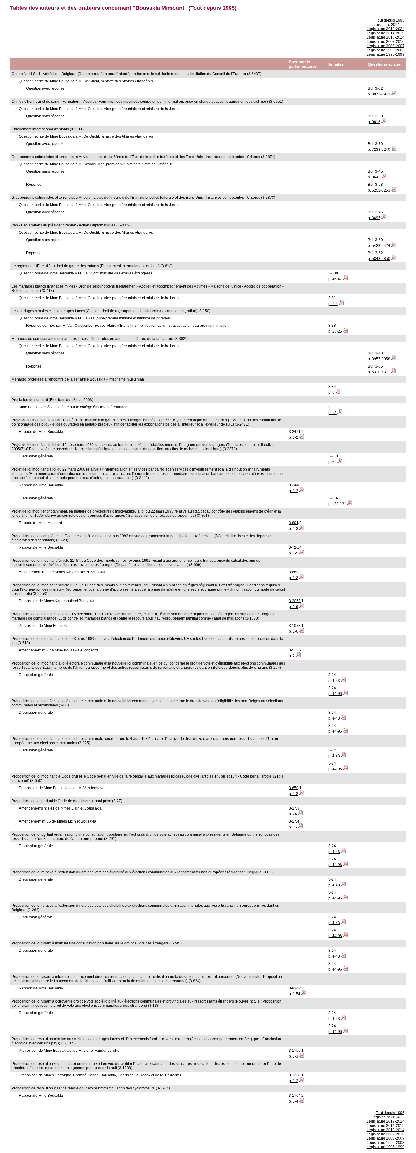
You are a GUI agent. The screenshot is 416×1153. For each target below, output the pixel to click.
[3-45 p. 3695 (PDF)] (383, 218)
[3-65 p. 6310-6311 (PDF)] (393, 372)
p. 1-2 (293, 437)
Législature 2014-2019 (385, 33)
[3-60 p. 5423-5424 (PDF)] (393, 245)
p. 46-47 (335, 279)
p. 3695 (374, 218)
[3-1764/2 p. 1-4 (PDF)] (301, 1101)
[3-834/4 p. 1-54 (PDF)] (303, 994)
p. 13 (332, 413)
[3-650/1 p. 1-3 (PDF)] (301, 794)
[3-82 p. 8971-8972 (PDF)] (393, 94)
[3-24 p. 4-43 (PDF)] (343, 680)
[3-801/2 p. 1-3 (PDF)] (301, 528)
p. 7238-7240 (379, 149)
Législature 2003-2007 (385, 46)
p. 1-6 (293, 631)
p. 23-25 (335, 331)
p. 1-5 (293, 553)
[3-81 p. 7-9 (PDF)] (341, 304)
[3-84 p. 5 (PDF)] (337, 392)
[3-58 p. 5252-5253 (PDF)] (393, 190)
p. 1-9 (293, 607)
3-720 (293, 547)
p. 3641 (374, 177)
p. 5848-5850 (379, 259)
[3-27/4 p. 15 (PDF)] (300, 827)
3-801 (293, 523)
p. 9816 (374, 122)
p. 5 (331, 392)
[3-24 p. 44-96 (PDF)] (345, 694)
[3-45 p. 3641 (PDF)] (383, 177)
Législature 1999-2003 (385, 50)
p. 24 (293, 814)
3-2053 (295, 601)
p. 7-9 (333, 304)
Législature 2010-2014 (385, 37)
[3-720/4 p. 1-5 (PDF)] (301, 553)
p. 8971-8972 (379, 94)
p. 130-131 (337, 504)
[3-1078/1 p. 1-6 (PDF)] (301, 631)
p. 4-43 (334, 680)
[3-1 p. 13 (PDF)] (339, 413)
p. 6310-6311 (379, 372)
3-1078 (295, 625)
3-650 (293, 788)
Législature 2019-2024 (385, 29)
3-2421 (295, 432)
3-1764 (295, 1095)
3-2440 (295, 485)
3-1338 (295, 1075)
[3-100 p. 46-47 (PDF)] (345, 279)
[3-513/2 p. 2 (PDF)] (298, 656)
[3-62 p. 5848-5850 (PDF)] (393, 259)
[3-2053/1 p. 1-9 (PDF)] (301, 607)
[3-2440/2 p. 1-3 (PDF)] (301, 491)
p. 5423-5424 (379, 245)
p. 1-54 (294, 994)
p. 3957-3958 (379, 359)
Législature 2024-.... (388, 24)
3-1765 (295, 1050)
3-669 (293, 572)
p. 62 (332, 462)
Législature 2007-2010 (385, 42)
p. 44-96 (335, 694)
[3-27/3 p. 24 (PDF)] (300, 814)
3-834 (293, 988)
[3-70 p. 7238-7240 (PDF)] (393, 149)
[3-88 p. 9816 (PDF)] (383, 122)
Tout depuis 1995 (390, 20)
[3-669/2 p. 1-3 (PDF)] (301, 578)
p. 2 (292, 656)
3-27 (292, 808)
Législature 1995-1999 (385, 54)
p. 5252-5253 (379, 190)
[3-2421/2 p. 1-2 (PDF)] (301, 437)
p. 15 (293, 827)
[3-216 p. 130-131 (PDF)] (349, 504)
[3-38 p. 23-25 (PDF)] (345, 331)
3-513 (293, 650)
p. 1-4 (293, 1101)
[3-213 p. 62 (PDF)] (339, 462)
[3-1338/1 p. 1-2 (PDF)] (301, 1081)
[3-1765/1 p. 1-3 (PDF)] (301, 1056)
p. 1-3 (293, 491)
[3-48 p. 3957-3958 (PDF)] (393, 359)
